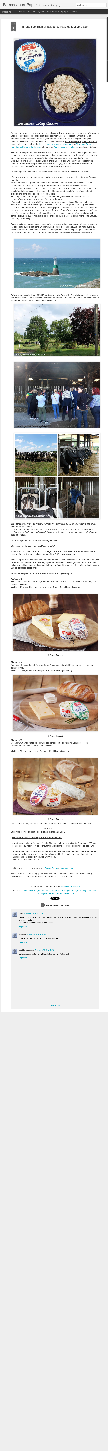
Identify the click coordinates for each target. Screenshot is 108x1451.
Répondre (23, 926)
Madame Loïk (67, 868)
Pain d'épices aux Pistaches (66, 146)
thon (72, 893)
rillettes (66, 893)
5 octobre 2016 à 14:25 (36, 934)
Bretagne (66, 890)
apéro (51, 890)
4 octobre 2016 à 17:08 (33, 913)
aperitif (45, 890)
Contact (74, 11)
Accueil (22, 11)
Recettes (31, 11)
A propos (65, 11)
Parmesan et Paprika (70, 886)
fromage (74, 890)
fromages (84, 890)
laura (21, 913)
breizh (58, 890)
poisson (58, 893)
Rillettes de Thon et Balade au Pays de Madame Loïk (55, 26)
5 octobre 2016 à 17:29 (44, 950)
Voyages (40, 11)
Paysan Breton (51, 868)
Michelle (22, 934)
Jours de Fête (52, 11)
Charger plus (55, 1005)
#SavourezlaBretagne (30, 890)
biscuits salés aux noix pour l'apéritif (55, 144)
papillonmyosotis (26, 950)
